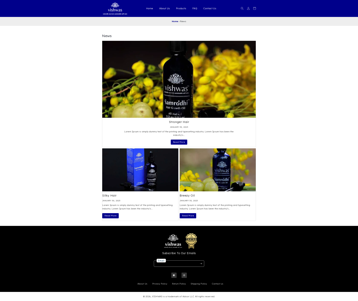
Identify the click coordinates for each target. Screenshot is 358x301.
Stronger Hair (179, 122)
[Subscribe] (201, 263)
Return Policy (179, 283)
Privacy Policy (159, 283)
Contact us (217, 283)
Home (175, 21)
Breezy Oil (187, 195)
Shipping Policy (199, 283)
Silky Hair (109, 195)
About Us (142, 283)
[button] (242, 8)
